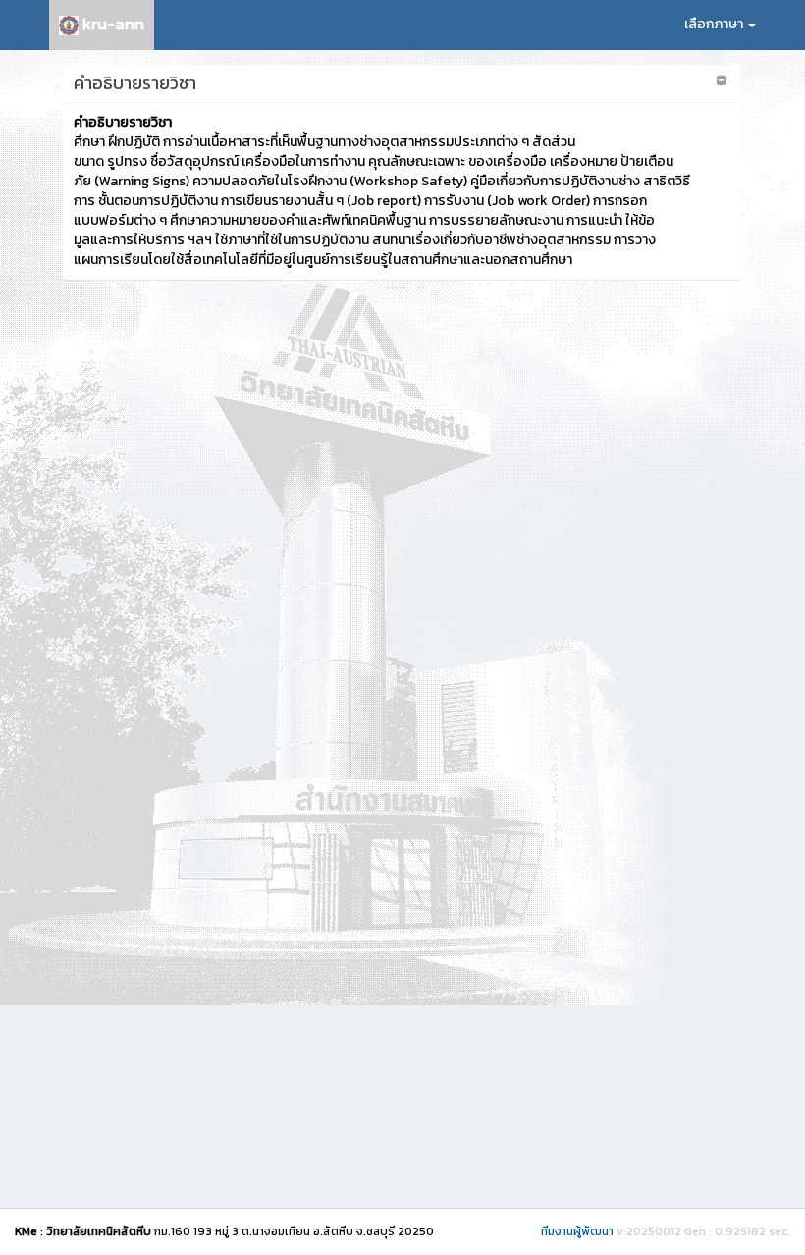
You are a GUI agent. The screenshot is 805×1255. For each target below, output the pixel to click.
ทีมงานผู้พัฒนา (577, 1231)
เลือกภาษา (715, 24)
